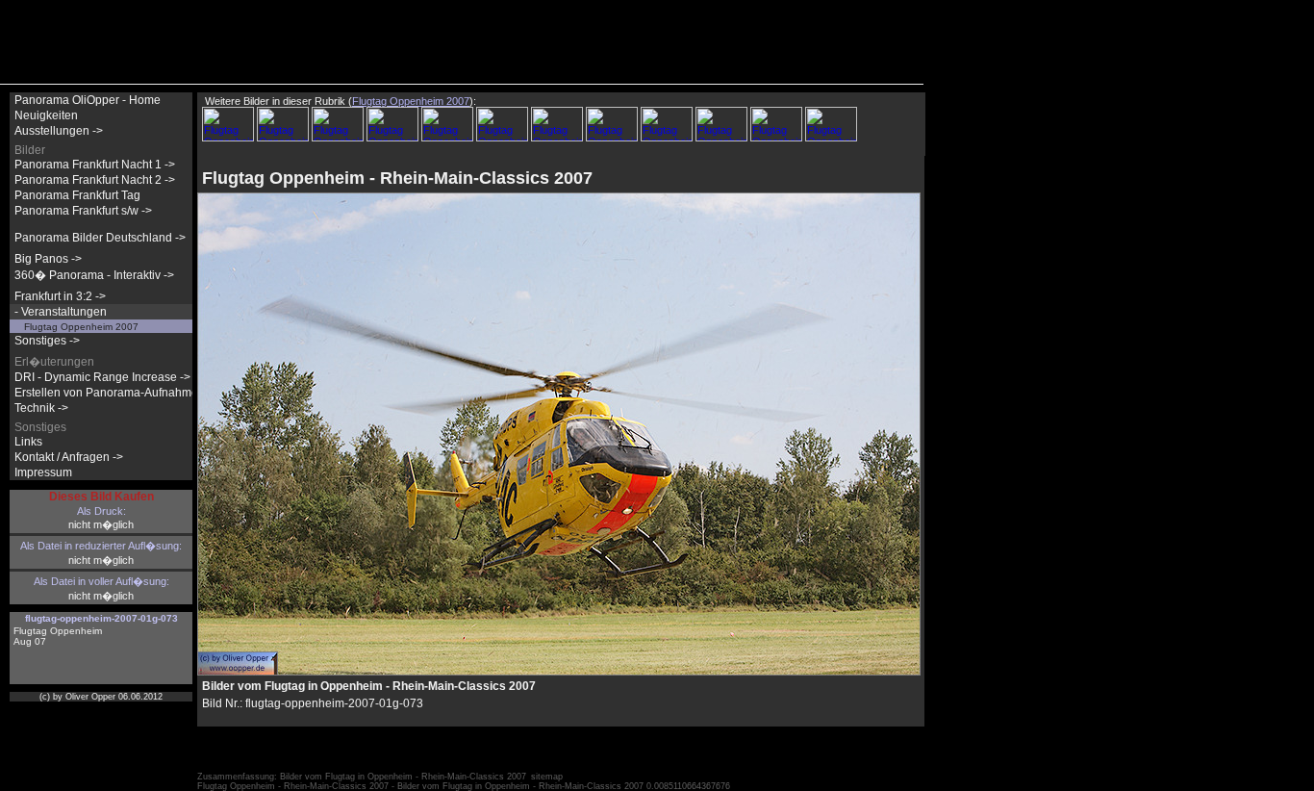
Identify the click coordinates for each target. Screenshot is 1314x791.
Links (28, 441)
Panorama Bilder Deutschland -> (100, 237)
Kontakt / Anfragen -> (68, 457)
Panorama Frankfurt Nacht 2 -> (94, 180)
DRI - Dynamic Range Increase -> (102, 377)
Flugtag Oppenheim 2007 (81, 326)
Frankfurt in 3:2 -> (60, 296)
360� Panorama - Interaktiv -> (94, 275)
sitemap (547, 776)
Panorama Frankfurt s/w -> (83, 210)
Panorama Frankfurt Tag (77, 195)
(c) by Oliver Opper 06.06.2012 (101, 697)
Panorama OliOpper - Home (87, 100)
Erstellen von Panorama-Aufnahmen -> (116, 392)
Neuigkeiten (46, 115)
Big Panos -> (48, 259)
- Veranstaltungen (60, 312)
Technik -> (41, 408)
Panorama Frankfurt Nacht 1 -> (94, 164)
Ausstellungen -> (58, 131)
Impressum (43, 472)
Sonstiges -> (47, 340)
